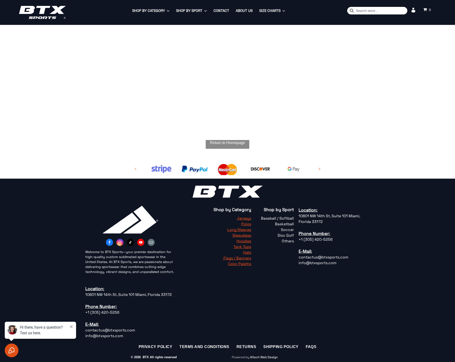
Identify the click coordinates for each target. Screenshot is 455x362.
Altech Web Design (264, 357)
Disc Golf (286, 235)
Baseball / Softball (277, 218)
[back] (135, 169)
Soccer (287, 229)
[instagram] (119, 243)
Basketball (284, 224)
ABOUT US (244, 10)
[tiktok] (130, 243)
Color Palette (239, 263)
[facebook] (109, 243)
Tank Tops (242, 246)
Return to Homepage (227, 143)
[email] (151, 243)
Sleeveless (241, 235)
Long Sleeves (239, 229)
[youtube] (140, 243)
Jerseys (244, 218)
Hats (247, 252)
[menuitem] (155, 347)
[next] (319, 169)
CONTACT (221, 10)
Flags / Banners (237, 258)
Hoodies (244, 241)
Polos (246, 224)
